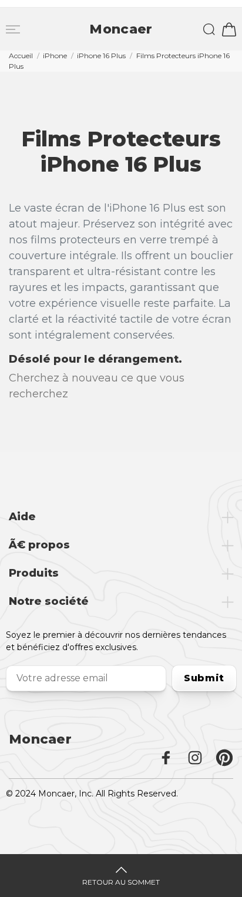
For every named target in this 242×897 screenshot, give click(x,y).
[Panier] (229, 29)
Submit (204, 678)
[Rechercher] (209, 29)
